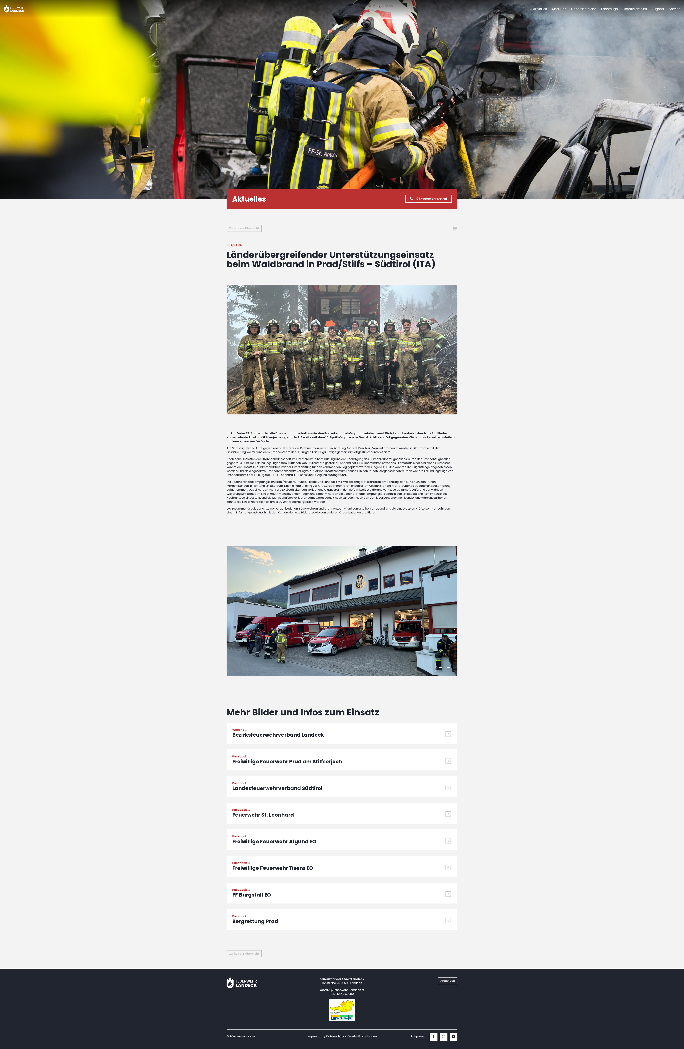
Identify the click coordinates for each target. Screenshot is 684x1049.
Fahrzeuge (609, 9)
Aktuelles (540, 9)
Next (448, 667)
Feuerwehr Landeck (18, 8)
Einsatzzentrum (635, 9)
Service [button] (674, 9)
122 (431, 199)
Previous (440, 667)
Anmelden (447, 981)
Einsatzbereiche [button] (583, 9)
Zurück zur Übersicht (244, 228)
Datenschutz (335, 1036)
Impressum (315, 1036)
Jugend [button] (658, 9)
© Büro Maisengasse (241, 1036)
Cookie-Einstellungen (362, 1036)
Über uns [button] (559, 9)
